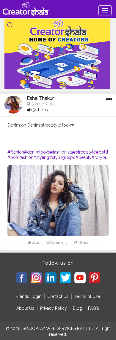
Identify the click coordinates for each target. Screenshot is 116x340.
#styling (41, 157)
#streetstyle (84, 152)
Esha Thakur (40, 98)
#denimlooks (37, 152)
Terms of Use (87, 296)
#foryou (99, 157)
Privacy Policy (53, 308)
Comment (58, 242)
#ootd (102, 152)
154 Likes (39, 109)
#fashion (15, 152)
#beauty (84, 157)
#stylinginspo (62, 157)
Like (35, 242)
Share (83, 242)
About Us (25, 308)
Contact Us (57, 296)
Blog (77, 308)
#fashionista (61, 152)
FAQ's (93, 308)
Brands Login (28, 296)
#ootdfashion (20, 157)
